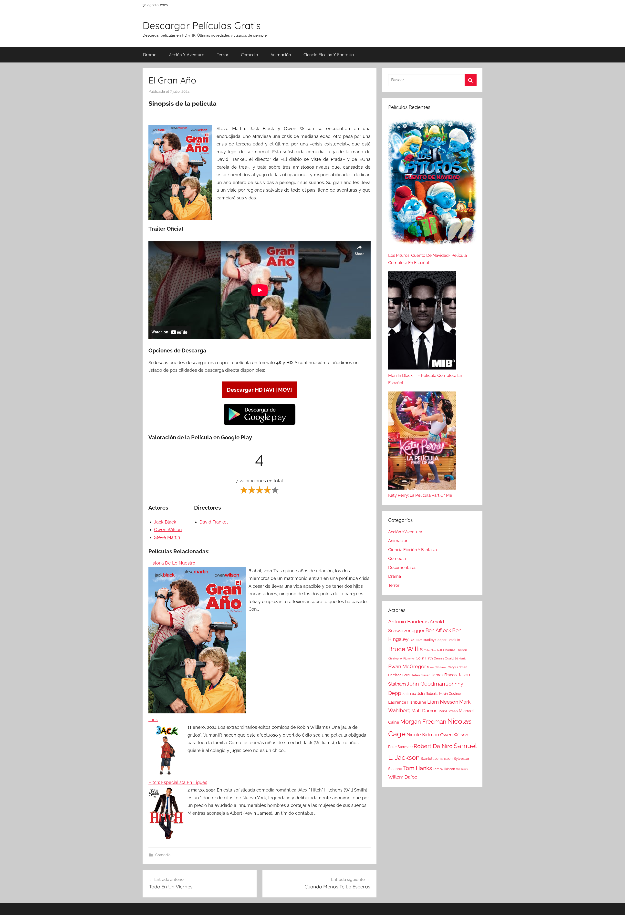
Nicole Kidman (422, 735)
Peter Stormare (400, 747)
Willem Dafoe (402, 777)
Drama (149, 54)
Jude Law (409, 694)
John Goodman (426, 683)
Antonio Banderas (408, 622)
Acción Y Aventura (186, 54)
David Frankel (213, 521)
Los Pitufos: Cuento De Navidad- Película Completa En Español (427, 259)
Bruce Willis (405, 649)
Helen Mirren (420, 675)
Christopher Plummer (401, 658)
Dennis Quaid (444, 658)
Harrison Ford (399, 675)
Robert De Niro (433, 746)
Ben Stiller (415, 640)
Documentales (402, 567)
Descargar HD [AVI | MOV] (259, 390)
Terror (223, 54)
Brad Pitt (454, 640)
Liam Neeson (442, 702)
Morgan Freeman (423, 721)
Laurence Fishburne (407, 702)
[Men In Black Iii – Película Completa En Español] (422, 321)
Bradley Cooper (435, 640)
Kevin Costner (450, 694)
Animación (281, 54)
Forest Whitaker (437, 667)
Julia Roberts (427, 694)
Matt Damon (424, 710)
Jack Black (165, 521)
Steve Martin (167, 537)
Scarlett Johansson (437, 758)
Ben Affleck (438, 630)
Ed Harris (460, 658)
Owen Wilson (168, 529)
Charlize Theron (455, 650)
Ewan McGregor (407, 666)
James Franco (444, 675)
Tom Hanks (417, 768)
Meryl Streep (448, 711)
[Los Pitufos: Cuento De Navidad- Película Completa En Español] (432, 184)
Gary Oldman (457, 667)
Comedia (249, 54)
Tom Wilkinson (444, 769)
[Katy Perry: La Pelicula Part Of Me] (422, 441)
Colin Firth (424, 658)
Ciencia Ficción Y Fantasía (328, 54)
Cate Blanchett (433, 650)
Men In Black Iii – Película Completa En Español (425, 379)
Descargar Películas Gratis (202, 25)
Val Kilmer (462, 769)
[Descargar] (259, 424)
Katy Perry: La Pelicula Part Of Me (420, 495)
